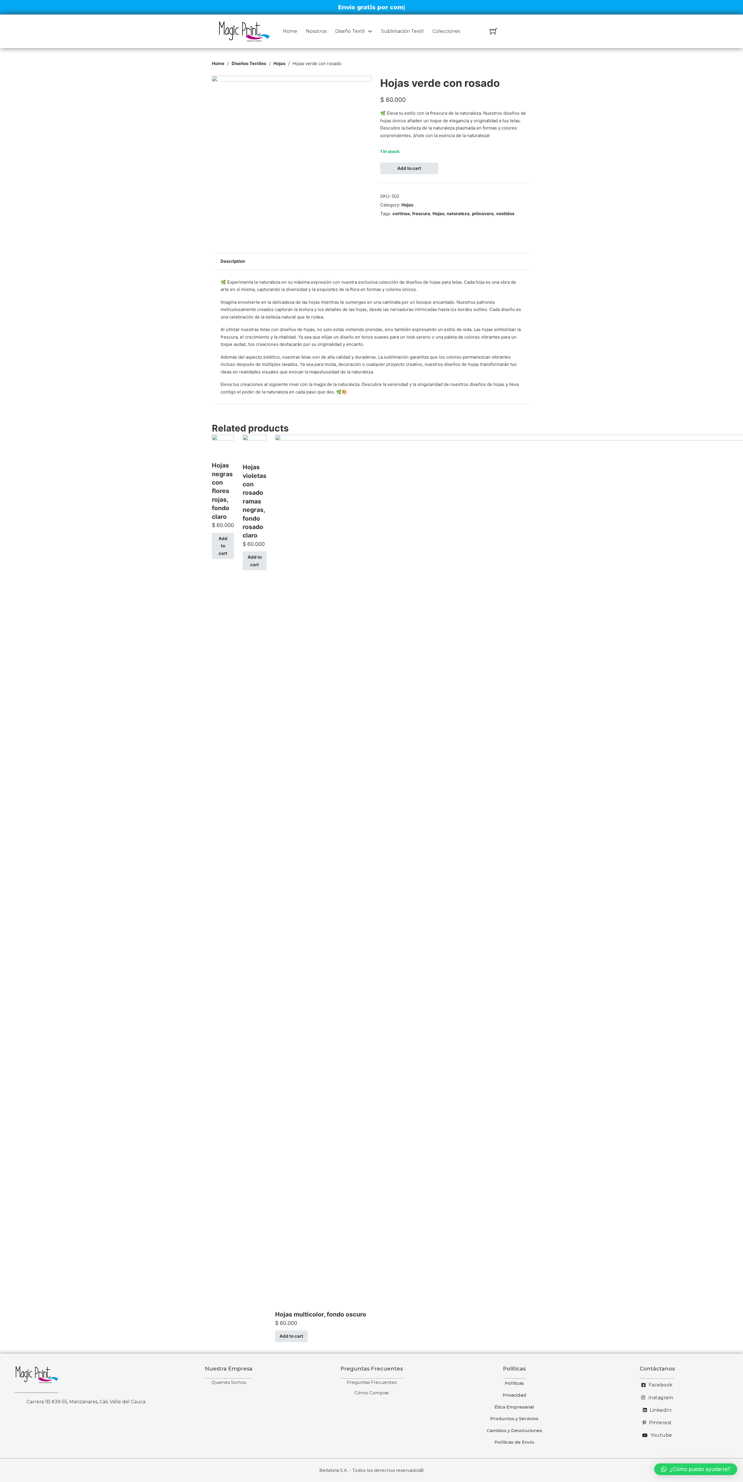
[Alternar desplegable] (370, 31)
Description (233, 261)
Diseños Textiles (249, 63)
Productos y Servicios (514, 1418)
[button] (695, 1469)
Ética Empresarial (514, 1407)
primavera (483, 213)
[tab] (233, 261)
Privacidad (514, 1395)
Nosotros (316, 31)
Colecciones (446, 31)
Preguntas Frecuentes (371, 1382)
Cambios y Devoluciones (514, 1430)
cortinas (401, 213)
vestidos (505, 213)
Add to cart (409, 168)
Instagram (660, 1397)
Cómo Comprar (371, 1392)
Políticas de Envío (514, 1442)
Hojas (279, 63)
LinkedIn (660, 1410)
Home (290, 31)
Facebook (661, 1385)
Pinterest (660, 1422)
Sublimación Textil (402, 31)
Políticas (514, 1383)
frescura (421, 213)
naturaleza (458, 213)
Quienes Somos (229, 1382)
